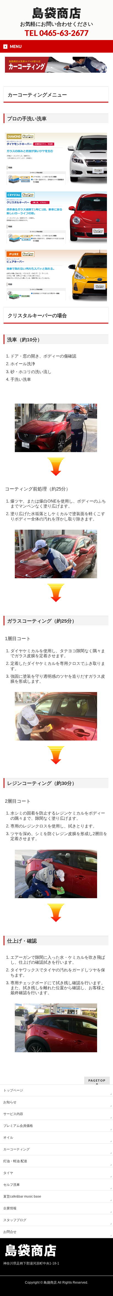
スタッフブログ (14, 1220)
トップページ (13, 1090)
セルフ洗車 (11, 1185)
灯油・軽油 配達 (15, 1161)
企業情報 (9, 1208)
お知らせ (9, 1102)
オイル (8, 1137)
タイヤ (8, 1173)
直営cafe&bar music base (22, 1196)
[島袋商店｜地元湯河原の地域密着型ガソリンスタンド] (56, 13)
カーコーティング (16, 1149)
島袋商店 (50, 1282)
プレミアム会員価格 (18, 1126)
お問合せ (9, 1232)
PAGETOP (97, 1080)
